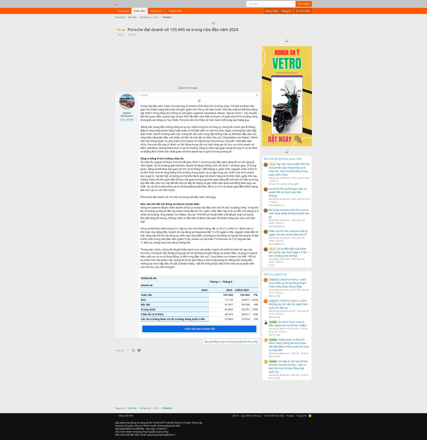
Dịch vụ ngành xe (275, 274)
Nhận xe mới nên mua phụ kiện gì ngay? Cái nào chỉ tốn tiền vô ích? (288, 232)
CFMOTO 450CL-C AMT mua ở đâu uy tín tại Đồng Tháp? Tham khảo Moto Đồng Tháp (287, 283)
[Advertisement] (187, 61)
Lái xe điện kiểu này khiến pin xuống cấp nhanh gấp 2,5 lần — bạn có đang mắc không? (289, 252)
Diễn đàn (139, 11)
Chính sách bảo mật (274, 415)
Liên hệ (235, 415)
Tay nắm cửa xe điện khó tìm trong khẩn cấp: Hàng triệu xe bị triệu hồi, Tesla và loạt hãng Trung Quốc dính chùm (289, 169)
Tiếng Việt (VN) (125, 415)
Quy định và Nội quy (251, 415)
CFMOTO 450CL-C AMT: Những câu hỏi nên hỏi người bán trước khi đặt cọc (288, 304)
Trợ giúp (290, 415)
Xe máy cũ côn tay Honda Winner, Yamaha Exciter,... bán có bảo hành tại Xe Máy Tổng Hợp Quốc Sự (288, 366)
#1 (257, 95)
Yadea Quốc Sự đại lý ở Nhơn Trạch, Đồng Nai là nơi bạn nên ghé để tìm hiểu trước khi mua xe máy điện (289, 345)
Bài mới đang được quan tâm (283, 159)
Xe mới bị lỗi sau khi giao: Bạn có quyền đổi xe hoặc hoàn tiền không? (288, 192)
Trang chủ (123, 11)
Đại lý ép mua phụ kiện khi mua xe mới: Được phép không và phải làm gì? (289, 213)
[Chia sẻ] (252, 95)
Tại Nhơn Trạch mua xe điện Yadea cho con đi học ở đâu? (288, 323)
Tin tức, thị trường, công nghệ (284, 183)
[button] (164, 11)
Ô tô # (272, 264)
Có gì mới (155, 11)
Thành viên (175, 11)
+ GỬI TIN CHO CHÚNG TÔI (199, 328)
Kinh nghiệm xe (276, 205)
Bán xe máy (274, 295)
